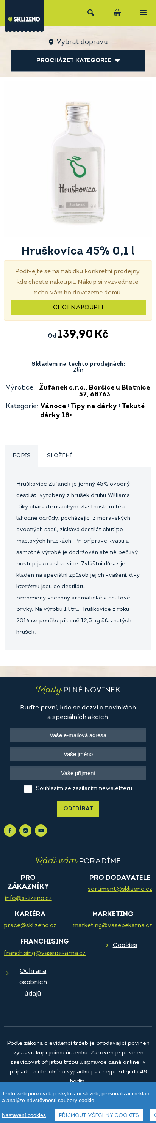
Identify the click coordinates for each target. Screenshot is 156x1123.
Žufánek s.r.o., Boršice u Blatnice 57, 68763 (94, 391)
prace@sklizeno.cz (30, 926)
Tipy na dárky (94, 406)
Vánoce (53, 406)
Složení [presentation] (59, 456)
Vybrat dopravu (82, 42)
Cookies (125, 945)
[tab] (21, 456)
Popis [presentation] (21, 456)
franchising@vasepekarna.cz (45, 953)
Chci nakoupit (78, 308)
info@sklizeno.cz (28, 898)
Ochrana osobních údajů (33, 982)
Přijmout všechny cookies (99, 1115)
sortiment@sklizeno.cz (120, 889)
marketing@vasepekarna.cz (112, 926)
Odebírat (78, 809)
